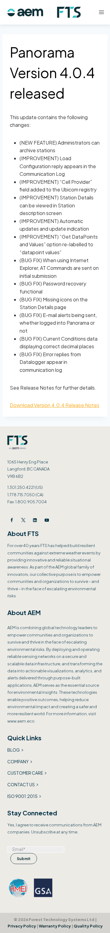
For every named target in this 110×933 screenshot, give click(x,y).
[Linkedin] (35, 520)
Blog (13, 750)
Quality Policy (88, 926)
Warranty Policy (55, 926)
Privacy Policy (22, 926)
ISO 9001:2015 (22, 796)
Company (18, 761)
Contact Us (21, 784)
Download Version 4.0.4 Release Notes (54, 405)
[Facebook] (11, 520)
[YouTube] (46, 520)
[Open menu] (101, 12)
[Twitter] (23, 520)
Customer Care (25, 773)
